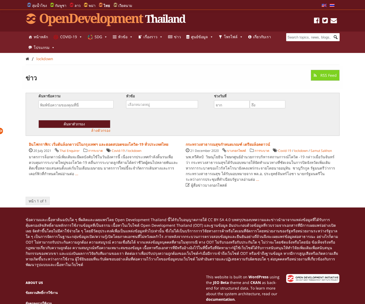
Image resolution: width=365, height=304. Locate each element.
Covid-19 (118, 150)
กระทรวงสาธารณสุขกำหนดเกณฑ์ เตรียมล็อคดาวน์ (228, 144)
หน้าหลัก (41, 36)
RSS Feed (328, 75)
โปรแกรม (41, 47)
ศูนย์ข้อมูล (199, 36)
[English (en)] (324, 5)
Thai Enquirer (70, 150)
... (76, 173)
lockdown (44, 58)
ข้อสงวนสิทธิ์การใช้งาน (42, 292)
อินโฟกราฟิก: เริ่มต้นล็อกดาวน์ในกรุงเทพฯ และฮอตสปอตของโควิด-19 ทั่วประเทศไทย (98, 144)
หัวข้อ (122, 36)
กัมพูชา (60, 5)
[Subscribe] (334, 21)
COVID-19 (68, 36)
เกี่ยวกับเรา (262, 36)
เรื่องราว (150, 36)
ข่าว (177, 36)
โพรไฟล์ (231, 36)
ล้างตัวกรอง (100, 130)
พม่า (92, 5)
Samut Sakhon (321, 150)
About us (34, 282)
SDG (98, 36)
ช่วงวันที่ (220, 96)
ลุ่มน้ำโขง (39, 5)
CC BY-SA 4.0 (219, 219)
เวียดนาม (125, 5)
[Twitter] (325, 21)
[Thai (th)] (332, 5)
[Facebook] (317, 21)
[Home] (27, 58)
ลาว (77, 5)
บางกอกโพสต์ (236, 150)
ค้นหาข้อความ (49, 96)
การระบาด (95, 150)
